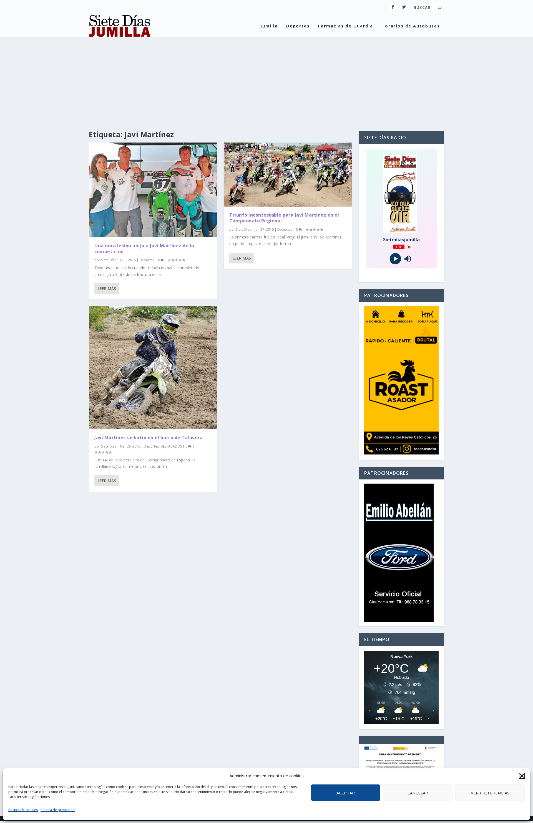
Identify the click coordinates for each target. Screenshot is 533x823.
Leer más (107, 288)
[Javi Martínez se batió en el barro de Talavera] (153, 367)
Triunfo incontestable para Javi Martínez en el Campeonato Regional (284, 218)
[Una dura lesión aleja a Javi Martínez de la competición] (153, 190)
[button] (522, 776)
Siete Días (108, 260)
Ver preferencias (490, 793)
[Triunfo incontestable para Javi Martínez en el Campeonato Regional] (288, 175)
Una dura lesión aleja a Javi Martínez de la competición (144, 249)
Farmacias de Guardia (345, 26)
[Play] (395, 259)
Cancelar (418, 793)
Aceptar (345, 793)
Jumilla (269, 26)
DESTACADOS (171, 446)
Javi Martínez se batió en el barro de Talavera (148, 438)
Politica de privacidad (58, 809)
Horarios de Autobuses (410, 26)
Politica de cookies (23, 809)
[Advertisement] (266, 78)
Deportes (298, 26)
